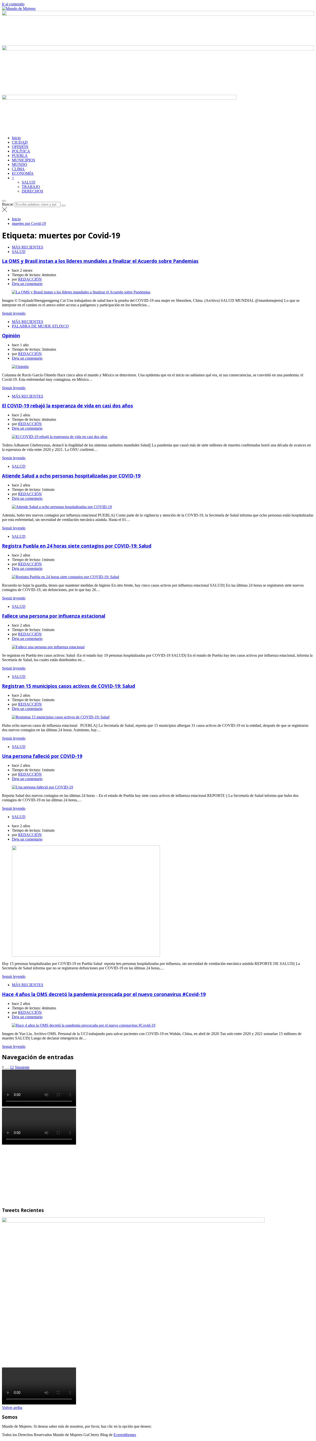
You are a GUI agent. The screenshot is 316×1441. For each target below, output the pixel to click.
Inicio (16, 138)
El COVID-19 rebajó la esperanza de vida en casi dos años (67, 406)
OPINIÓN (20, 147)
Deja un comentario (27, 284)
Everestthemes (125, 1435)
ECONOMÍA (23, 173)
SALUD (28, 182)
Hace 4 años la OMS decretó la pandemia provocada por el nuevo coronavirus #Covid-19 (104, 994)
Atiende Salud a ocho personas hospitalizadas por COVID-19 (71, 476)
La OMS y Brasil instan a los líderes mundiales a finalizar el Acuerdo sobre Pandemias (100, 261)
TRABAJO (31, 187)
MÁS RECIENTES (27, 247)
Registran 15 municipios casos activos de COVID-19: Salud (68, 686)
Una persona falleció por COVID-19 (42, 756)
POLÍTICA (21, 151)
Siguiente (22, 1067)
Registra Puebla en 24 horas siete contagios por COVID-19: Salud (76, 546)
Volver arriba (12, 1407)
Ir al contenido (13, 4)
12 (12, 1067)
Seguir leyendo (13, 313)
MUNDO (19, 164)
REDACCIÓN (30, 279)
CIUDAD (20, 142)
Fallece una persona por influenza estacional (53, 616)
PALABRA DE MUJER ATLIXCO (40, 326)
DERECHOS (32, 191)
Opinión (11, 335)
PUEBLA (20, 156)
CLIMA (18, 169)
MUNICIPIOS (23, 160)
